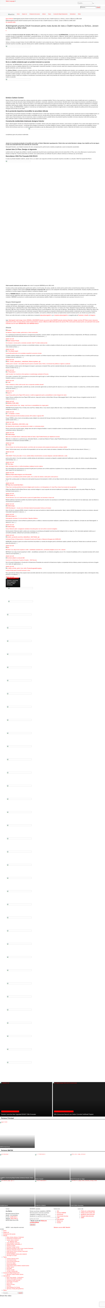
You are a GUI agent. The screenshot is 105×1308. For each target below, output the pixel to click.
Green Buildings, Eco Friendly (13, 1287)
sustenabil (89, 322)
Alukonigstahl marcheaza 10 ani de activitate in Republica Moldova (22, 518)
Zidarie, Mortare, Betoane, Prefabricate (15, 1237)
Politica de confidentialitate (38, 1221)
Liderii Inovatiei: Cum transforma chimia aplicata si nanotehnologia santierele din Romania (27, 374)
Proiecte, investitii (10, 1269)
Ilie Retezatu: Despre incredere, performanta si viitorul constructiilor (22, 332)
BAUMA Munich (4, 1205)
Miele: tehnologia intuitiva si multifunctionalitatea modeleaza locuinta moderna (24, 466)
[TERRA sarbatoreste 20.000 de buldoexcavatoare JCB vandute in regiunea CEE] (12, 413)
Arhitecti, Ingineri (10, 1267)
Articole (44, 14)
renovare (19, 322)
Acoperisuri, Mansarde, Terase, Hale (15, 1249)
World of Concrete (11, 1284)
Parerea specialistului (11, 1264)
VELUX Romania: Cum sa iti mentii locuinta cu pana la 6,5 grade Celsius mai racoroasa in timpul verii (30, 497)
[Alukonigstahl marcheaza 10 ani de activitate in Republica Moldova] (11, 516)
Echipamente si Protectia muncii (14, 1238)
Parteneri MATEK (61, 1213)
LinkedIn (86, 315)
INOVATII (55, 320)
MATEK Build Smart (5, 1147)
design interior (23, 320)
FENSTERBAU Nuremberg (77, 1205)
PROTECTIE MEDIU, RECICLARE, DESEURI (17, 1254)
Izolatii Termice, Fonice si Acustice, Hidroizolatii (17, 1251)
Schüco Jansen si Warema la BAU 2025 (44, 322)
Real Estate (9, 1268)
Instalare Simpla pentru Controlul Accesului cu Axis (18, 570)
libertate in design (72, 320)
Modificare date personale (88, 1214)
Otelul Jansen (88, 320)
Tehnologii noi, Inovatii (12, 1255)
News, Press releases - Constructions (64, 1111)
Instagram (92, 315)
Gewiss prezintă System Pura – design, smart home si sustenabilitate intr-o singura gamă (27, 405)
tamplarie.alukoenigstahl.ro (61, 315)
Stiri (58, 1211)
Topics (49, 14)
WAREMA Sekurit (34, 323)
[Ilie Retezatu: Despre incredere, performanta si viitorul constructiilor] (9, 330)
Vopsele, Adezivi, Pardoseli (13, 1240)
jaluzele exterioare (63, 320)
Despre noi (24, 14)
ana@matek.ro (13, 1217)
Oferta (79, 14)
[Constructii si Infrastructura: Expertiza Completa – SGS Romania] (15, 557)
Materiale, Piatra (13, 1241)
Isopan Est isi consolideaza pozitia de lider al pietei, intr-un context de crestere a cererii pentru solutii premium (32, 476)
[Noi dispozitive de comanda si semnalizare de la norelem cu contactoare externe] (17, 424)
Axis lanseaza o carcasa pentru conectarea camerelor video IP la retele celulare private (26, 343)
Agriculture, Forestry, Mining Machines (15, 1288)
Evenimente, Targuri (11, 1262)
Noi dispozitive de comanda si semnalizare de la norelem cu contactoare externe (25, 426)
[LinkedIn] (99, 3)
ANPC (82, 1217)
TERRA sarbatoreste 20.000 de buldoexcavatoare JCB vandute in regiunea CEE (25, 416)
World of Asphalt (39, 1179)
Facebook (80, 315)
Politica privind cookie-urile (88, 1213)
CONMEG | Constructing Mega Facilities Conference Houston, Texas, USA (16, 1178)
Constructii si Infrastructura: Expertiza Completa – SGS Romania (21, 560)
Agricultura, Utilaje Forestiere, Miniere (15, 1274)
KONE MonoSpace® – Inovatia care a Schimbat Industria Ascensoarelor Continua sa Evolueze (28, 508)
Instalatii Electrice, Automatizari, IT (14, 1244)
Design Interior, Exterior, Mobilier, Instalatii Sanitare (18, 1265)
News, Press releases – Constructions (15, 1277)
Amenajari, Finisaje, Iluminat (13, 1247)
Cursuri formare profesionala (13, 1261)
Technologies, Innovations (12, 1281)
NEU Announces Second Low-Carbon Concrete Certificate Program (74, 1114)
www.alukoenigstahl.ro (46, 315)
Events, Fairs (9, 1283)
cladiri (17, 320)
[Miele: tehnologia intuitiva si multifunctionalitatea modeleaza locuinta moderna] (9, 464)
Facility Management (11, 1252)
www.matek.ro (14, 1218)
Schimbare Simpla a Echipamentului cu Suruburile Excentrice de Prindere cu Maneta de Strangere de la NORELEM (33, 539)
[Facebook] (95, 3)
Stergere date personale (87, 1216)
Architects (9, 1286)
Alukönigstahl (12, 320)
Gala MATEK (60, 1219)
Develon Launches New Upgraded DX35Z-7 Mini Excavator (12, 582)
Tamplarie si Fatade (11, 1245)
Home (18, 14)
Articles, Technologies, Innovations (10, 1111)
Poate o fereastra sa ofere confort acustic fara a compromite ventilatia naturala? (25, 384)
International (72, 14)
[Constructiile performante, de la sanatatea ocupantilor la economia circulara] (12, 351)
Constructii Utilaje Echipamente (60, 14)
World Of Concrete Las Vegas (78, 1179)
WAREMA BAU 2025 (24, 323)
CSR (58, 1217)
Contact (59, 1222)
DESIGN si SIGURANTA (33, 320)
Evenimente (60, 1214)
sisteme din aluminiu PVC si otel (63, 322)
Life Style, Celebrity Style (12, 1271)
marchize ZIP (81, 320)
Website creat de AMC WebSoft (62, 1227)
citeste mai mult (10, 339)
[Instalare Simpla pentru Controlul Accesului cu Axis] (24, 568)
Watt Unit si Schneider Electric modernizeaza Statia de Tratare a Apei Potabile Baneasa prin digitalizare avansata (33, 436)
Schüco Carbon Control (28, 322)
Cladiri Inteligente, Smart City (13, 1242)
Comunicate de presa (62, 1216)
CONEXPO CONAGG (40, 1205)
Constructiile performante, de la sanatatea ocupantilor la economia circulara (24, 353)
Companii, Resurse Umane (13, 1258)
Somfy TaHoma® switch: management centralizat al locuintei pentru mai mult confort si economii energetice (31, 529)
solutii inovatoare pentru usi (79, 322)
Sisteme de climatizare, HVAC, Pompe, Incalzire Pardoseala (20, 1248)
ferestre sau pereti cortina (46, 320)
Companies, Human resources (13, 1280)
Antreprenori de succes (34, 14)
